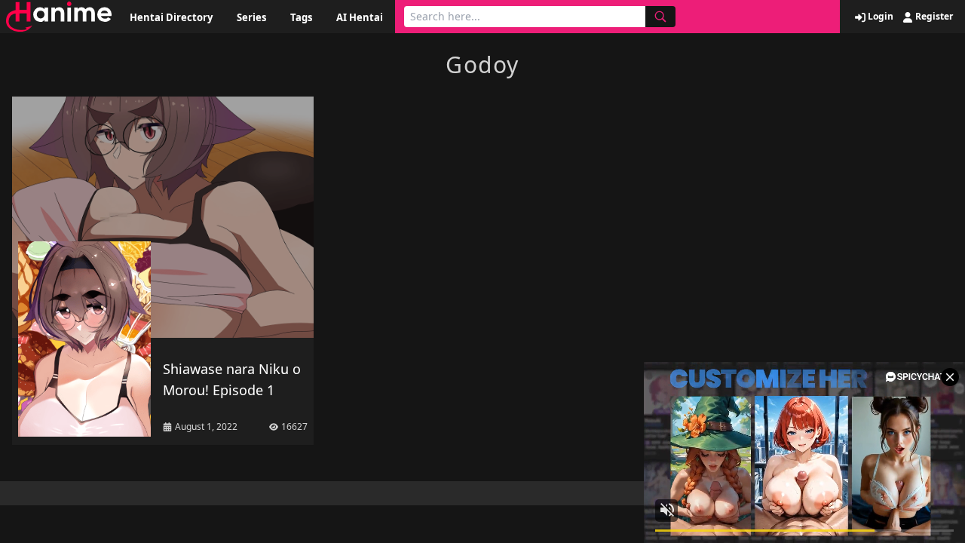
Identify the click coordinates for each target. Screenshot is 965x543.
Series (251, 17)
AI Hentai (359, 17)
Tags (301, 17)
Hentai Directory (171, 17)
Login (879, 17)
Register (933, 17)
